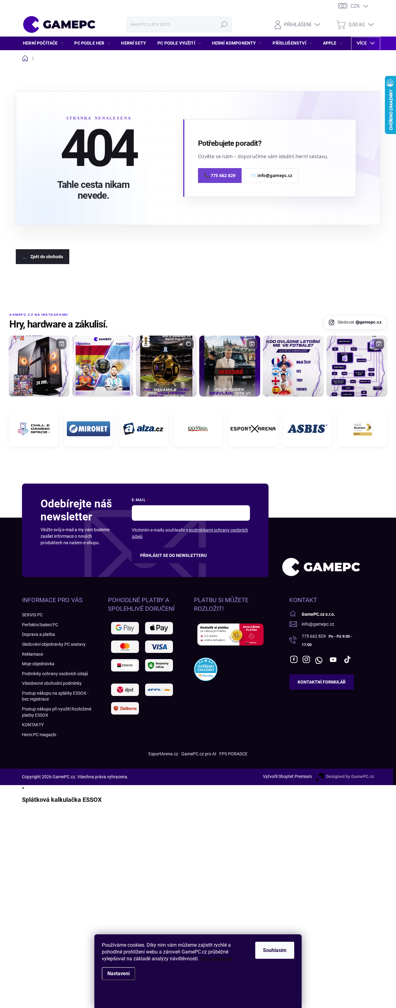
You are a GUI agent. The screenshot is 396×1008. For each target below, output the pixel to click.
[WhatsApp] (318, 659)
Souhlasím (274, 950)
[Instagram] (306, 659)
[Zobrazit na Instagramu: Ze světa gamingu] (166, 366)
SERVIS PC (32, 614)
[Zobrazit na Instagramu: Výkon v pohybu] (356, 366)
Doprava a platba (38, 634)
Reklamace (32, 654)
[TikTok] (347, 659)
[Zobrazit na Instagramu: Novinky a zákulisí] (229, 366)
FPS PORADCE (233, 753)
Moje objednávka (38, 663)
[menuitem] (45, 43)
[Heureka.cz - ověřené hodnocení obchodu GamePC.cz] (205, 669)
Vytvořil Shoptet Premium (287, 776)
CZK (355, 6)
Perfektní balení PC (40, 624)
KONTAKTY (33, 724)
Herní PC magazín (39, 734)
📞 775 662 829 (219, 175)
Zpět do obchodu (46, 256)
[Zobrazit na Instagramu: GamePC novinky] (102, 366)
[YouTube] (333, 659)
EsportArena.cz (163, 753)
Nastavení (118, 973)
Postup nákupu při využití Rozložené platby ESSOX (56, 712)
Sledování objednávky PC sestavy (54, 644)
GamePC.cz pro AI (198, 753)
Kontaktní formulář (322, 682)
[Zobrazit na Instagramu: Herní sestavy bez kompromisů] (39, 366)
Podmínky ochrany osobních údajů (55, 673)
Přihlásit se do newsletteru (173, 555)
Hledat (224, 24)
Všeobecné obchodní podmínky (52, 683)
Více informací (216, 959)
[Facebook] (294, 659)
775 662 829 (314, 636)
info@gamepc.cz (318, 624)
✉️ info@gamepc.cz (271, 175)
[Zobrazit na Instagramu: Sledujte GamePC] (293, 366)
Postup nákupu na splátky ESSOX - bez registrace (55, 696)
